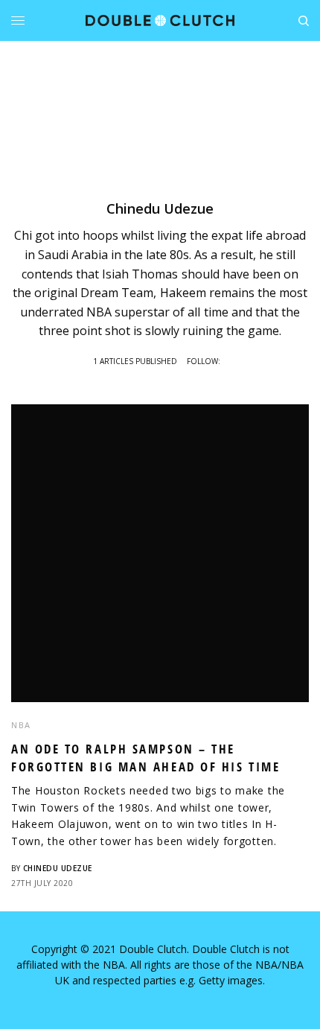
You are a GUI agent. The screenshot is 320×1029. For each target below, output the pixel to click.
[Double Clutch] (160, 20)
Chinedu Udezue (57, 868)
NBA (21, 724)
